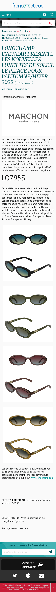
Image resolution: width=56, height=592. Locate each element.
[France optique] (28, 5)
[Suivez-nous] (9, 574)
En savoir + (37, 589)
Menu (6, 15)
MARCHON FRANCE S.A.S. (16, 89)
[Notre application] (28, 574)
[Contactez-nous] (46, 574)
